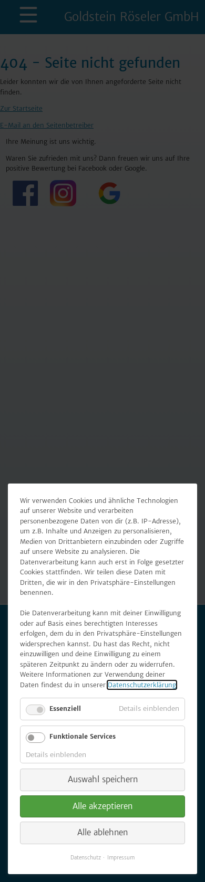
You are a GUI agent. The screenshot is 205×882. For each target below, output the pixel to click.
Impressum (121, 857)
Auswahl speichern (103, 779)
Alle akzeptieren (102, 806)
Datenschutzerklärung (142, 685)
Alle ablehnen (102, 832)
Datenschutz (85, 857)
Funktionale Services (82, 736)
